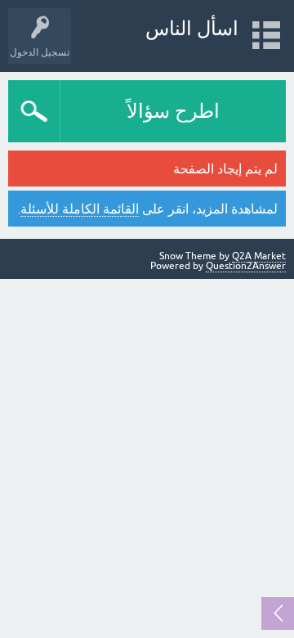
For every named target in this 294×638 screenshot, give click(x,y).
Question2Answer (246, 266)
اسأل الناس (191, 28)
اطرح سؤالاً (173, 111)
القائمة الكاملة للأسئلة (79, 208)
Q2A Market (259, 256)
